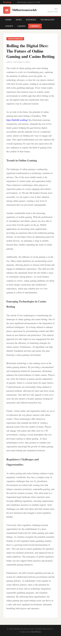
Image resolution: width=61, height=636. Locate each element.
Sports (9, 26)
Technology (47, 19)
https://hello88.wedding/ (17, 119)
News (19, 19)
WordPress (36, 632)
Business (31, 19)
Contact (35, 26)
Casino (21, 26)
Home (8, 19)
